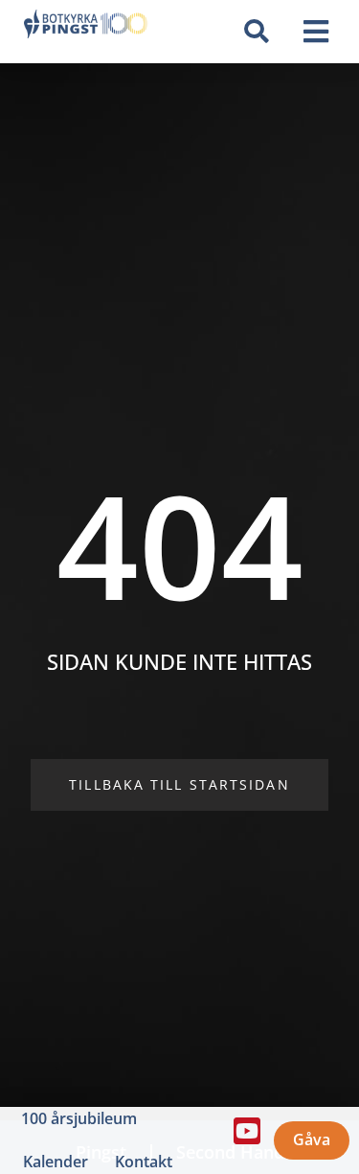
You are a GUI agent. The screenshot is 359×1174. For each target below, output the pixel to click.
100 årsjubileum (79, 1118)
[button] (256, 32)
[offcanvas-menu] (316, 32)
